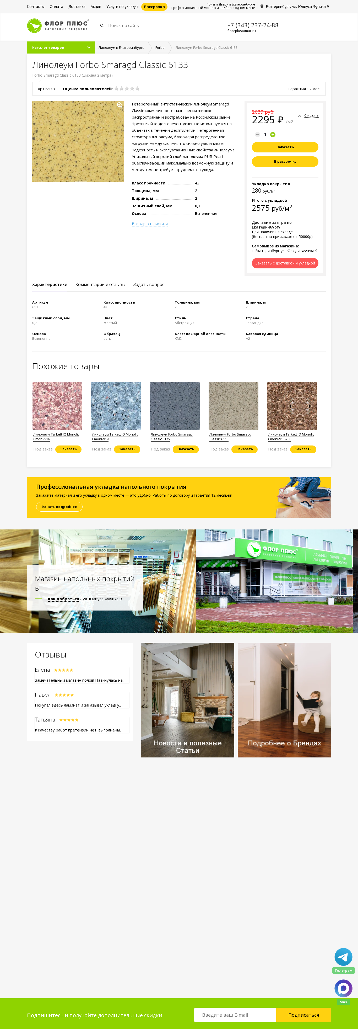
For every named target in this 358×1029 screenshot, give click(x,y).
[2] (121, 88)
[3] (126, 88)
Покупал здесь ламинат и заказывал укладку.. (78, 705)
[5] (137, 88)
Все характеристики (150, 223)
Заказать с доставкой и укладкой (285, 263)
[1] (116, 88)
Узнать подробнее (59, 506)
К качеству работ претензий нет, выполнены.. (78, 730)
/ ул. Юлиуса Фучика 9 (85, 598)
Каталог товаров (48, 47)
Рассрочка (154, 6)
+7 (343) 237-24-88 (253, 25)
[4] (132, 88)
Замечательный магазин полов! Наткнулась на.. (79, 680)
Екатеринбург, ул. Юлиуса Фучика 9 (297, 6)
